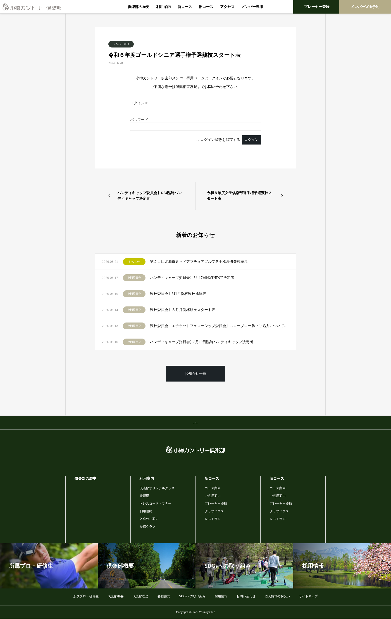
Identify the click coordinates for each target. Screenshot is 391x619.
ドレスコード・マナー (155, 503)
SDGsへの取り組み (192, 596)
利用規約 (146, 511)
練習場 (144, 496)
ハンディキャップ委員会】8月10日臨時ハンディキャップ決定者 (201, 342)
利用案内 (163, 7)
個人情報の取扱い (277, 596)
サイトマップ (308, 596)
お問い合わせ (245, 596)
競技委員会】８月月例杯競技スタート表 (182, 310)
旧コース (206, 7)
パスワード (139, 120)
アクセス (227, 7)
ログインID (139, 103)
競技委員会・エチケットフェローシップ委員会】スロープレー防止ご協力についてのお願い (219, 326)
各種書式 (163, 596)
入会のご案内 (149, 519)
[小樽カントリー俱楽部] (32, 7)
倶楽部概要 (116, 596)
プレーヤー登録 (316, 7)
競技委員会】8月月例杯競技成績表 (178, 294)
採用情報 (221, 596)
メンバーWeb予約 (365, 7)
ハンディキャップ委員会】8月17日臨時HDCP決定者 (192, 278)
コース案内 (213, 488)
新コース (185, 7)
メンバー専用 (252, 7)
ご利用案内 (213, 496)
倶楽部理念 (140, 596)
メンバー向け (121, 44)
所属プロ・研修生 (86, 596)
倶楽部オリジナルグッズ (157, 488)
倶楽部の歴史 (139, 7)
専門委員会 (134, 277)
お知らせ (134, 261)
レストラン (213, 519)
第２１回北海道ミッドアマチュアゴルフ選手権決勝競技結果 (199, 261)
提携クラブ (147, 526)
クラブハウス (214, 511)
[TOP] (195, 422)
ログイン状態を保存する (220, 140)
